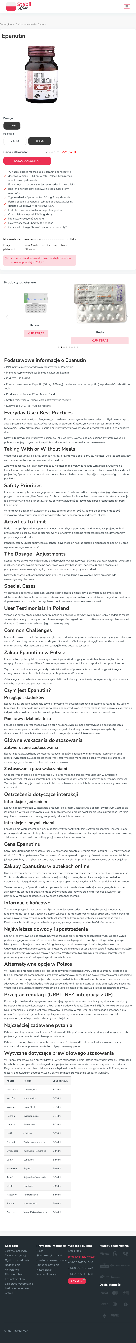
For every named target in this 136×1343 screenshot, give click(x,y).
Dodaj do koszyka (27, 161)
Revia (100, 332)
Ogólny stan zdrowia (26, 24)
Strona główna (7, 24)
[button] (36, 333)
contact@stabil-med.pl (81, 1257)
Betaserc (36, 325)
